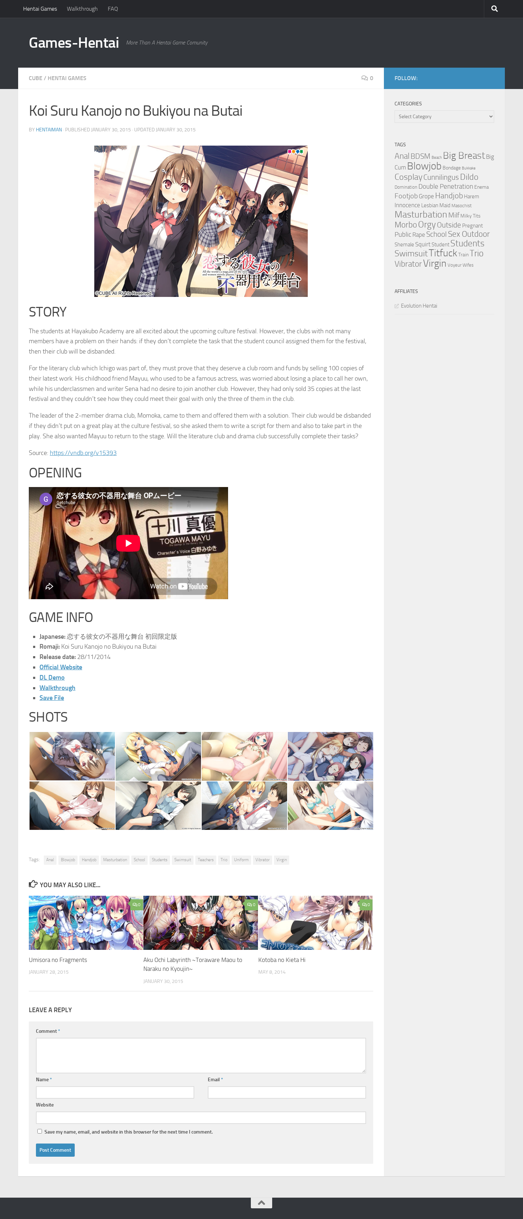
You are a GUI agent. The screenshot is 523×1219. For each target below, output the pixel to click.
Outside (449, 224)
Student (440, 244)
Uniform (241, 859)
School (139, 859)
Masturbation (115, 859)
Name (44, 1080)
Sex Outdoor (469, 234)
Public (403, 234)
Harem (471, 196)
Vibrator (262, 859)
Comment (48, 1031)
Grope (426, 196)
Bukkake (469, 168)
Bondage (452, 168)
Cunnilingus (441, 177)
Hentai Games (40, 8)
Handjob (89, 859)
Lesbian (429, 205)
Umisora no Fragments (58, 959)
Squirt (422, 244)
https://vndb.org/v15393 (83, 453)
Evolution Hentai (419, 306)
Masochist (461, 205)
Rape (418, 234)
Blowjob (68, 859)
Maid (444, 205)
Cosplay (408, 177)
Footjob (406, 196)
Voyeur (454, 265)
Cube (35, 78)
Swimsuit (182, 859)
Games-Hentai (74, 43)
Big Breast (464, 155)
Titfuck (443, 253)
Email (215, 1080)
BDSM (420, 156)
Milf (453, 215)
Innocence (407, 205)
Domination (406, 187)
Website (45, 1105)
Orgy (427, 224)
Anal (50, 859)
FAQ (113, 8)
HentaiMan (49, 130)
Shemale (404, 244)
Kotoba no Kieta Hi (282, 959)
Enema (481, 187)
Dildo (469, 177)
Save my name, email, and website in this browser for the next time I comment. (128, 1132)
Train (463, 255)
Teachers (206, 859)
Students (160, 859)
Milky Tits (470, 216)
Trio (224, 859)
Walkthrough (82, 8)
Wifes (468, 265)
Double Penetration (445, 186)
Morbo (406, 225)
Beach (437, 157)
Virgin (281, 859)
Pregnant (472, 226)
